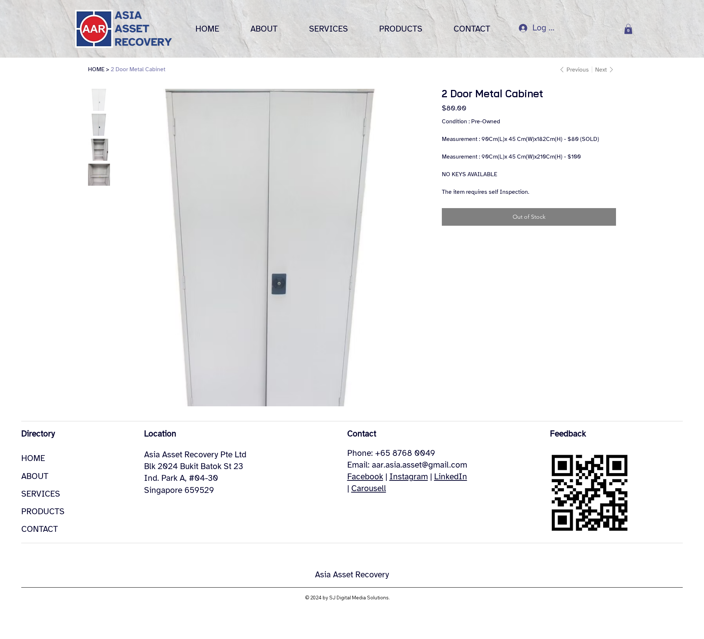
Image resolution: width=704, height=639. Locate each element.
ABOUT (34, 476)
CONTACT (39, 529)
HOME (33, 458)
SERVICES (40, 494)
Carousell (368, 488)
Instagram (408, 476)
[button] (628, 29)
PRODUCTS (43, 511)
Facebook (365, 476)
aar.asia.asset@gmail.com (419, 465)
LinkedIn (450, 476)
